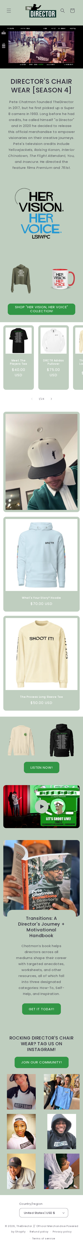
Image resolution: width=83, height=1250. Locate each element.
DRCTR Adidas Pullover (53, 362)
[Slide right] (51, 399)
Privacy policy (62, 1231)
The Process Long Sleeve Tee (41, 697)
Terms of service (43, 1238)
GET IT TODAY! (41, 1008)
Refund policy (39, 1231)
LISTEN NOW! (42, 767)
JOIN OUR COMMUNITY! (41, 1062)
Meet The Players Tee (18, 362)
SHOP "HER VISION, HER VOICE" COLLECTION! (41, 309)
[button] (9, 11)
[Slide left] (32, 399)
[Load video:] (41, 806)
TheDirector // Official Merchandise (41, 1226)
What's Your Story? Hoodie (41, 598)
